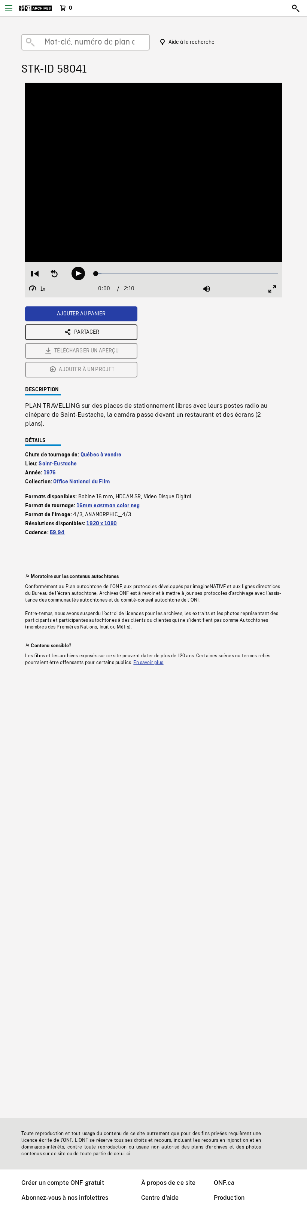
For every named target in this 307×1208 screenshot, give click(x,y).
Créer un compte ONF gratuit (62, 1182)
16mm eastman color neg (108, 506)
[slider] (187, 273)
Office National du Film (81, 482)
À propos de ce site (168, 1182)
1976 (50, 473)
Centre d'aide (160, 1197)
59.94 (57, 533)
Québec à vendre (100, 455)
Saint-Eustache (58, 464)
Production (229, 1197)
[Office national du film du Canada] (35, 8)
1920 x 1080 (101, 524)
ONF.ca (224, 1182)
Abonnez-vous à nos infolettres (64, 1197)
